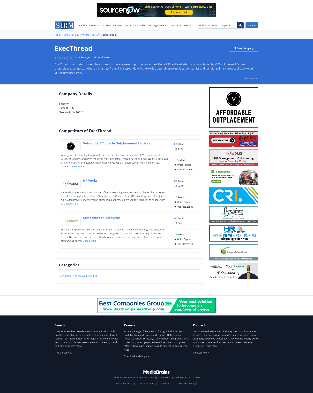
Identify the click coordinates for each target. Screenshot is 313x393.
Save (180, 148)
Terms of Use (145, 383)
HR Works (90, 180)
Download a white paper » (138, 356)
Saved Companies (135, 25)
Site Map (165, 383)
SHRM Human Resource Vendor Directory (77, 34)
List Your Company (112, 25)
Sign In (252, 25)
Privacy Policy (123, 383)
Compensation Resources (101, 218)
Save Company (245, 48)
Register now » (201, 352)
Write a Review (102, 57)
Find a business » (64, 352)
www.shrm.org (186, 383)
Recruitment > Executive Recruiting (78, 275)
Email (181, 143)
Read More (78, 166)
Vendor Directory (88, 25)
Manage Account (158, 25)
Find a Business (179, 25)
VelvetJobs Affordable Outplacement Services (116, 143)
